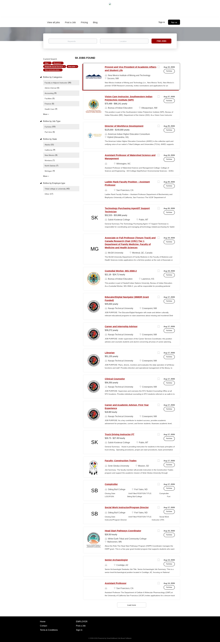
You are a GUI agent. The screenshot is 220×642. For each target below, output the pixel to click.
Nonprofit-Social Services (54, 67)
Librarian (110, 352)
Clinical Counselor (115, 379)
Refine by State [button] (50, 139)
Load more (131, 605)
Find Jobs (161, 41)
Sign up (174, 22)
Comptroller (111, 484)
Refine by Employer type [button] (54, 183)
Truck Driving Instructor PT (119, 434)
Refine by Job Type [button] (51, 121)
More (45, 114)
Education (71, 67)
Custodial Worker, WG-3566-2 (121, 271)
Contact (43, 626)
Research (57, 63)
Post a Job (81, 626)
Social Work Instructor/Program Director (127, 507)
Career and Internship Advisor (121, 326)
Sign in (162, 22)
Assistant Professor (115, 583)
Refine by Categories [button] (52, 77)
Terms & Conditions (49, 630)
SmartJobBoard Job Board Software (119, 638)
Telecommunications (52, 70)
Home (42, 621)
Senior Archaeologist (116, 560)
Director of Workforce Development (124, 126)
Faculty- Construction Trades (120, 460)
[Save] (158, 67)
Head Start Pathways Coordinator (123, 530)
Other (47, 63)
